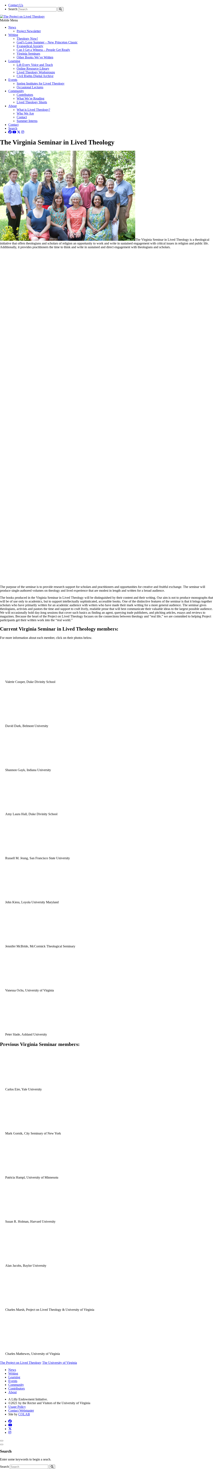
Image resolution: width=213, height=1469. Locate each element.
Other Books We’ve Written (35, 57)
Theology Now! (27, 38)
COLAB (24, 1414)
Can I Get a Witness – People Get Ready (43, 50)
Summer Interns (27, 121)
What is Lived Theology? (33, 109)
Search (12, 9)
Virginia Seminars (28, 53)
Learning (14, 61)
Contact (22, 117)
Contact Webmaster (21, 1410)
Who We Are (25, 113)
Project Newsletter (29, 31)
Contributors (25, 94)
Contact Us (15, 5)
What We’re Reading (30, 98)
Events (12, 79)
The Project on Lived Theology (20, 1362)
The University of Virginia (59, 1362)
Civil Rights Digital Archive (35, 76)
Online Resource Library (33, 68)
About (12, 106)
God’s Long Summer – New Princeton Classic (47, 42)
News (12, 27)
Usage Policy (17, 1407)
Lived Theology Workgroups (36, 72)
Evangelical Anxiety (30, 46)
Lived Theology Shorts (32, 102)
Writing (13, 35)
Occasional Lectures (30, 87)
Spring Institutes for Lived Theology (40, 83)
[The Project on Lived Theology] (22, 16)
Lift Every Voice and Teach (35, 65)
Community (16, 91)
